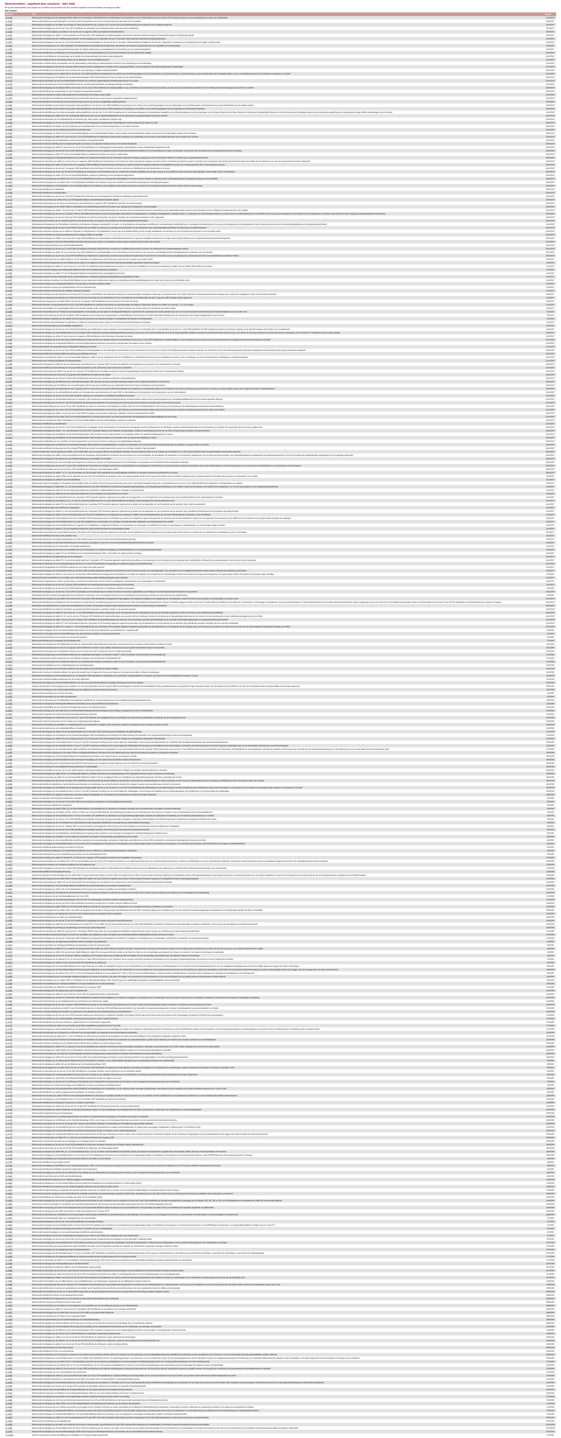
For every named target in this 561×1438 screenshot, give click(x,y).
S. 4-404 (9, 406)
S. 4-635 (9, 879)
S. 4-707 (9, 1026)
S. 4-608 (9, 816)
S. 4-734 (9, 1078)
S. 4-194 (9, 18)
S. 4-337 (9, 245)
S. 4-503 (9, 630)
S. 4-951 (9, 1411)
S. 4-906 (9, 1309)
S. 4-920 (9, 1337)
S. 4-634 (9, 875)
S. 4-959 (9, 1425)
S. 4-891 (9, 1278)
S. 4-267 (9, 60)
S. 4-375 (9, 329)
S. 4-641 (9, 893)
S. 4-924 (9, 1348)
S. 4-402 (9, 399)
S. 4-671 (9, 949)
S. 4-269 (9, 63)
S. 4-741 (9, 1092)
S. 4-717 (9, 1050)
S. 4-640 (9, 889)
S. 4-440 (9, 490)
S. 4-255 (9, 42)
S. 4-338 (9, 249)
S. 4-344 (9, 259)
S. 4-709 (9, 1029)
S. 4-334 (9, 235)
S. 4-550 (9, 693)
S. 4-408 (9, 420)
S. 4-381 (9, 343)
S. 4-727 (9, 1061)
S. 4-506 (9, 641)
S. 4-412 (9, 427)
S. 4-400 (9, 392)
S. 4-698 (9, 1012)
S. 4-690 (9, 987)
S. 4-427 (9, 459)
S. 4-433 (9, 473)
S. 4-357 (9, 280)
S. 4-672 (9, 952)
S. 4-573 (9, 728)
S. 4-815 (9, 1197)
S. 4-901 (9, 1292)
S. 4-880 (9, 1253)
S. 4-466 (9, 571)
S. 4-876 (9, 1243)
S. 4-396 (9, 378)
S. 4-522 (9, 665)
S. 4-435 (9, 480)
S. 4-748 (9, 1096)
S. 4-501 (9, 627)
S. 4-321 (9, 210)
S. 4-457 (9, 546)
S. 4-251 (9, 35)
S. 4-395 (9, 375)
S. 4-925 (9, 1351)
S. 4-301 (9, 172)
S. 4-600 (9, 791)
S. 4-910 (9, 1323)
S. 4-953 (9, 1418)
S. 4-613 (9, 830)
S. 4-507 (9, 644)
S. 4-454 (9, 539)
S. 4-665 (9, 935)
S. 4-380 (9, 340)
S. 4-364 (9, 298)
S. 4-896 (9, 1285)
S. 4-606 (9, 812)
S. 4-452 (9, 532)
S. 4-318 (9, 203)
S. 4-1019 (9, 1435)
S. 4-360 (9, 291)
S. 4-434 (9, 476)
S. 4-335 (9, 238)
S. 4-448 (9, 518)
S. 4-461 (9, 557)
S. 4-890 (9, 1274)
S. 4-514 (9, 658)
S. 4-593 (9, 767)
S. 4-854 (9, 1236)
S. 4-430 (9, 466)
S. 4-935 (9, 1379)
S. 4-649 (9, 903)
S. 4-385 (9, 357)
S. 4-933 (9, 1372)
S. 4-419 (9, 438)
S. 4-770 (9, 1127)
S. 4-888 (9, 1267)
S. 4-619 (9, 844)
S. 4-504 (9, 634)
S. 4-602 (9, 798)
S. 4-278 (9, 95)
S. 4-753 (9, 1099)
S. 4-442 (9, 497)
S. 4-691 (9, 991)
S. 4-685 (9, 977)
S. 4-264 (9, 56)
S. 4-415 (9, 431)
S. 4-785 (9, 1148)
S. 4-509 (9, 648)
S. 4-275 (9, 84)
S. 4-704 (9, 1015)
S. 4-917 (9, 1330)
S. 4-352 (9, 266)
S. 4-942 (9, 1393)
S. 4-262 (9, 53)
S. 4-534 (9, 683)
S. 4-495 (9, 606)
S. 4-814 (9, 1194)
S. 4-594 (9, 770)
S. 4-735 (9, 1082)
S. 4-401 (9, 396)
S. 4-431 (9, 469)
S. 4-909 (9, 1320)
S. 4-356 (9, 277)
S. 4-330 (9, 224)
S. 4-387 (9, 361)
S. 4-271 (9, 70)
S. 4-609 (9, 819)
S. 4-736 (9, 1085)
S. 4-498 (9, 616)
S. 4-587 (9, 753)
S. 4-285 (9, 119)
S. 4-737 (9, 1089)
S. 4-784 (9, 1145)
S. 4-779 (9, 1138)
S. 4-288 (9, 130)
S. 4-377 (9, 336)
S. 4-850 (9, 1225)
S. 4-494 (9, 602)
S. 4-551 (9, 697)
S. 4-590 (9, 760)
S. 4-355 (9, 273)
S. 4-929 (9, 1358)
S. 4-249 (9, 28)
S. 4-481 (9, 592)
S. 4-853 (9, 1232)
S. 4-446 (9, 511)
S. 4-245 (9, 21)
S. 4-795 (9, 1169)
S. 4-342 (9, 256)
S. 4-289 (9, 133)
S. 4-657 (9, 924)
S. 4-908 (9, 1316)
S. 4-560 (9, 711)
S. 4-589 (9, 756)
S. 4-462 (9, 560)
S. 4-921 (9, 1341)
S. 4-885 (9, 1260)
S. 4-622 (9, 854)
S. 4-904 (9, 1302)
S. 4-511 (9, 651)
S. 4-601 (9, 795)
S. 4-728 (9, 1064)
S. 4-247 (9, 25)
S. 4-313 (9, 200)
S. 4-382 (9, 347)
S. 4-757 (9, 1106)
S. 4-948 (9, 1400)
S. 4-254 (9, 39)
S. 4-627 (9, 865)
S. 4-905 (9, 1306)
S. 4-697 (9, 1008)
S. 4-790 (9, 1162)
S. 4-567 (9, 718)
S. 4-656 (9, 921)
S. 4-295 (9, 154)
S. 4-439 (9, 487)
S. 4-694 (9, 998)
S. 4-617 (9, 840)
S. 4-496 (9, 609)
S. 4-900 (9, 1288)
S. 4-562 (9, 714)
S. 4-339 (9, 252)
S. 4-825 (9, 1204)
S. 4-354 (9, 270)
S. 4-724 (9, 1057)
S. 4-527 (9, 672)
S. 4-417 (9, 434)
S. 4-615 (9, 833)
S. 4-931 (9, 1365)
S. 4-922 (9, 1344)
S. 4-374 (9, 326)
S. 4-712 (9, 1040)
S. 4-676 (9, 963)
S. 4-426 (9, 455)
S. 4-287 (9, 126)
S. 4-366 (9, 305)
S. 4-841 (9, 1222)
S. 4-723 (9, 1054)
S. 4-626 (9, 861)
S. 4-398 (9, 385)
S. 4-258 (9, 49)
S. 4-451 (9, 529)
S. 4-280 (9, 102)
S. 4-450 (9, 525)
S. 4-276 (9, 88)
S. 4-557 (9, 707)
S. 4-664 (9, 931)
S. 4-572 (9, 725)
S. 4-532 (9, 679)
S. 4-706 (9, 1022)
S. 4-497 (9, 613)
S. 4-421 (9, 445)
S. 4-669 (9, 942)
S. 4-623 (9, 858)
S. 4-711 (9, 1036)
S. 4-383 (9, 350)
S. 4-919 (9, 1334)
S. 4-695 (9, 1001)
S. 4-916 (9, 1327)
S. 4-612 (9, 826)
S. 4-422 (9, 448)
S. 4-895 (9, 1281)
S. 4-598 (9, 784)
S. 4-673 (9, 956)
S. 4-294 (9, 151)
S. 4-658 (9, 928)
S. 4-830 (9, 1211)
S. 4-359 (9, 287)
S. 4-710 (9, 1033)
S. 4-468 (9, 578)
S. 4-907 (9, 1313)
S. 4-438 (9, 483)
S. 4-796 (9, 1173)
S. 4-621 (9, 851)
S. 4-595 (9, 774)
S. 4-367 (9, 308)
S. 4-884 (9, 1257)
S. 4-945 (9, 1397)
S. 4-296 (9, 158)
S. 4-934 (9, 1376)
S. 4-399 (9, 389)
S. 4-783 (9, 1141)
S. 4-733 (9, 1075)
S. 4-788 (9, 1155)
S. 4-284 (9, 116)
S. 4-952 (9, 1414)
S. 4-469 (9, 581)
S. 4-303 (9, 179)
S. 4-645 (9, 900)
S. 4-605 (9, 809)
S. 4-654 (9, 914)
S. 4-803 (9, 1176)
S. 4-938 (9, 1386)
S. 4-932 (9, 1369)
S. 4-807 (9, 1187)
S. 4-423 (9, 452)
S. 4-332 (9, 228)
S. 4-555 (9, 700)
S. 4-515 (9, 662)
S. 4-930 (9, 1362)
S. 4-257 (9, 46)
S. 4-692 (9, 994)
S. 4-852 (9, 1229)
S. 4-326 (9, 217)
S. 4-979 (9, 1432)
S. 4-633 (9, 872)
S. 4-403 (9, 403)
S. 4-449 (9, 522)
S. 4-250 (9, 32)
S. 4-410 (9, 424)
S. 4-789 (9, 1159)
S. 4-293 (9, 147)
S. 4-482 (9, 595)
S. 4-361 (9, 294)
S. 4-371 (9, 319)
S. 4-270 (9, 67)
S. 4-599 (9, 788)
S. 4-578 (9, 739)
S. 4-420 (9, 441)
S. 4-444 (9, 504)
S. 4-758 (9, 1110)
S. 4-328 (9, 221)
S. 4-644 (9, 896)
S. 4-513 (9, 655)
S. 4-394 (9, 371)
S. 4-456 (9, 543)
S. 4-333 (9, 231)
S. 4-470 (9, 585)
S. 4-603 (9, 802)
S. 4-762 (9, 1120)
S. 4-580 (9, 746)
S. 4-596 (9, 777)
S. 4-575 (9, 732)
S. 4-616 (9, 837)
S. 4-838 (9, 1215)
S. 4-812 (9, 1190)
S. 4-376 (9, 333)
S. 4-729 (9, 1068)
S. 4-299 (9, 165)
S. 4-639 (9, 886)
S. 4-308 (9, 193)
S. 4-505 (9, 637)
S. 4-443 (9, 501)
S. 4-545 (9, 690)
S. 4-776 (9, 1134)
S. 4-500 (9, 623)
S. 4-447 (9, 515)
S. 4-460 (9, 553)
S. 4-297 (9, 161)
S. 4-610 (9, 823)
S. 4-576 (9, 735)
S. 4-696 (9, 1005)
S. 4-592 (9, 763)
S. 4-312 (9, 196)
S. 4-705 (9, 1019)
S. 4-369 (9, 312)
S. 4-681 (9, 970)
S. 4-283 (9, 112)
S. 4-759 (9, 1113)
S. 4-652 (9, 907)
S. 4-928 (9, 1355)
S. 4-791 (9, 1166)
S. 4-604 (9, 805)
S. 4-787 (9, 1152)
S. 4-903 (9, 1299)
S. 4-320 (9, 207)
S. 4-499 (9, 620)
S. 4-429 (9, 462)
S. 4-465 (9, 567)
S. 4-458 (9, 550)
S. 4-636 (9, 882)
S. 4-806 (9, 1183)
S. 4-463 (9, 564)
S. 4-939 (9, 1390)
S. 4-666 (9, 938)
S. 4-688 (9, 980)
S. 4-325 (9, 214)
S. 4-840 (9, 1218)
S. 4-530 (9, 676)
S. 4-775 (9, 1131)
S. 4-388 (9, 364)
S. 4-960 (9, 1428)
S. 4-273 (9, 77)
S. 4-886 (9, 1264)
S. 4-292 (9, 144)
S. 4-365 (9, 301)
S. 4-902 (9, 1295)
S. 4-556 (9, 704)
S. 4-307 (9, 189)
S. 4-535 (9, 686)
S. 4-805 (9, 1180)
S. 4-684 (9, 973)
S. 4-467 (9, 574)
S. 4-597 (9, 781)
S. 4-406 (9, 413)
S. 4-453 (9, 536)
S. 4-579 (9, 742)
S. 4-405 (9, 410)
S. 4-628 (9, 868)
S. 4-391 (9, 368)
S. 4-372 (9, 322)
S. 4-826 (9, 1208)
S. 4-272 (9, 74)
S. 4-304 (9, 182)
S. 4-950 (9, 1407)
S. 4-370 (9, 315)
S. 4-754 (9, 1103)
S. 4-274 (9, 81)
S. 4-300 (9, 168)
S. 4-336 (9, 242)
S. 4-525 (9, 669)
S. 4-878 (9, 1250)
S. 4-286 (9, 123)
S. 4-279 (9, 98)
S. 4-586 (9, 749)
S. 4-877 (9, 1246)
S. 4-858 (9, 1239)
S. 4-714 (9, 1043)
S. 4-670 (9, 945)
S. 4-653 (9, 910)
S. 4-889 (9, 1271)
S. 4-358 (9, 284)
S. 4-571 (9, 721)
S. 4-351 (9, 263)
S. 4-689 (9, 984)
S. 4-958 (9, 1421)
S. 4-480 (9, 588)
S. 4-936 (9, 1383)
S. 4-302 (9, 175)
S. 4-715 (9, 1047)
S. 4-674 (9, 959)
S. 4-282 (9, 109)
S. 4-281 (9, 105)
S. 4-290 (9, 137)
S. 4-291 (9, 140)
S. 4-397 (9, 382)
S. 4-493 (9, 599)
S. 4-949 (9, 1404)
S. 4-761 (9, 1117)
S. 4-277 (9, 91)
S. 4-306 (9, 186)
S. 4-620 (9, 847)
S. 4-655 (9, 917)
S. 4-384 (9, 354)
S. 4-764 (9, 1124)
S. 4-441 (9, 494)
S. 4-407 (9, 417)
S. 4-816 (9, 1201)
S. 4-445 (9, 508)
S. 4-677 (9, 966)
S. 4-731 (9, 1071)
